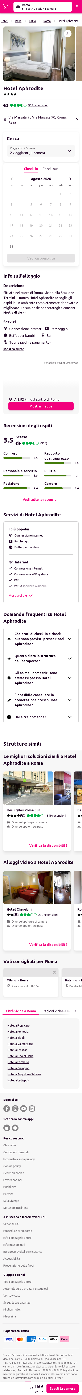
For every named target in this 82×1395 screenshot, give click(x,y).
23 (70, 225)
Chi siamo (9, 1145)
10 (11, 215)
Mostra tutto (13, 349)
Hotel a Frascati (18, 1050)
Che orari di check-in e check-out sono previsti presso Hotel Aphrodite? (39, 639)
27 (41, 236)
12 (31, 215)
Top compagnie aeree (17, 1281)
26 (31, 236)
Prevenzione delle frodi (18, 1265)
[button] (39, 53)
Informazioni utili (14, 1244)
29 (60, 236)
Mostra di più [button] (18, 595)
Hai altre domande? (30, 717)
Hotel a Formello (18, 1062)
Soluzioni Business (15, 1207)
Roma (47, 21)
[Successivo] (70, 179)
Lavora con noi (12, 1180)
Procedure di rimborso (17, 1231)
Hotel (4, 21)
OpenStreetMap (68, 362)
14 (51, 215)
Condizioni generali (16, 1152)
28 (51, 236)
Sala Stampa (11, 1200)
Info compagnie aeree (17, 1237)
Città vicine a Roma (21, 1011)
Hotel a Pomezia (18, 1031)
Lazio (32, 21)
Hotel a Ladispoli (18, 1080)
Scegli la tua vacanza (16, 1302)
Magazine (9, 1316)
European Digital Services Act (22, 1251)
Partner (8, 1194)
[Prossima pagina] (75, 1011)
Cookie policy (12, 1166)
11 (21, 215)
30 (70, 236)
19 (31, 225)
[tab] (21, 1011)
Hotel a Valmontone (20, 1044)
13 (41, 215)
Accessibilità (11, 1258)
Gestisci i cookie (13, 1173)
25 (21, 236)
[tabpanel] (41, 1053)
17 (11, 225)
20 (41, 225)
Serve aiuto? (11, 1224)
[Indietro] (11, 179)
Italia (18, 21)
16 (70, 215)
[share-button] (68, 34)
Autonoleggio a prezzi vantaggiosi (25, 1288)
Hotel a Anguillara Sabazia (24, 1074)
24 (11, 236)
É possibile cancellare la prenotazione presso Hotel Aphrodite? (36, 700)
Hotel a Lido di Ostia (20, 1056)
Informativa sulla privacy (19, 1159)
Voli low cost (11, 1295)
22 (60, 225)
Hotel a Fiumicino (19, 1025)
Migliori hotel (12, 1309)
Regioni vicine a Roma (59, 1011)
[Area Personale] (77, 6)
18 (21, 225)
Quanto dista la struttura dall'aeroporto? (35, 658)
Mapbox (51, 362)
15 (60, 215)
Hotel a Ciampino (18, 1068)
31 (11, 246)
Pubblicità (9, 1187)
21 (51, 225)
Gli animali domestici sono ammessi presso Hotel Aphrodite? (36, 678)
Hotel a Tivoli (16, 1037)
